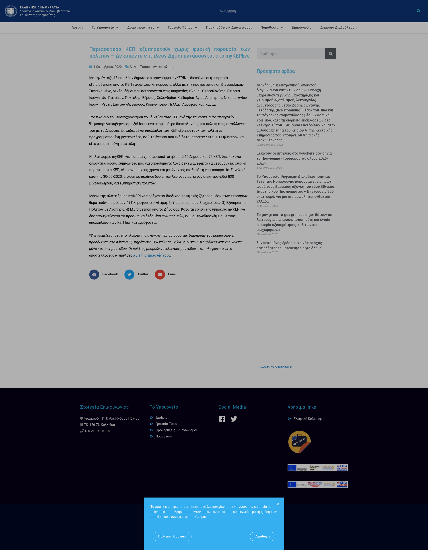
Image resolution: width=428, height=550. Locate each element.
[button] (172, 536)
